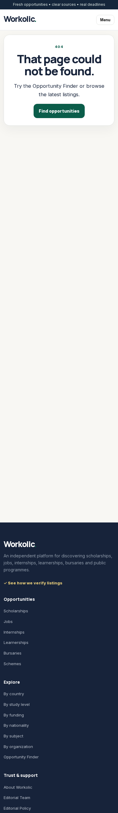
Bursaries (12, 653)
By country (14, 693)
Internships (14, 632)
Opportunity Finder (21, 756)
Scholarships (16, 610)
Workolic (20, 18)
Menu (105, 20)
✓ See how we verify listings (33, 582)
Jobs (8, 621)
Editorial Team (17, 797)
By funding (14, 715)
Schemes (12, 663)
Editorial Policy (17, 808)
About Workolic (18, 787)
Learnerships (16, 642)
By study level (17, 704)
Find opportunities (59, 111)
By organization (18, 746)
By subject (13, 735)
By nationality (16, 725)
